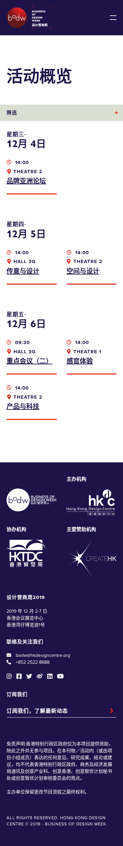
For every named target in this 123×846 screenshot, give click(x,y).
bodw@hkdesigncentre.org (43, 655)
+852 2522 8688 (33, 662)
